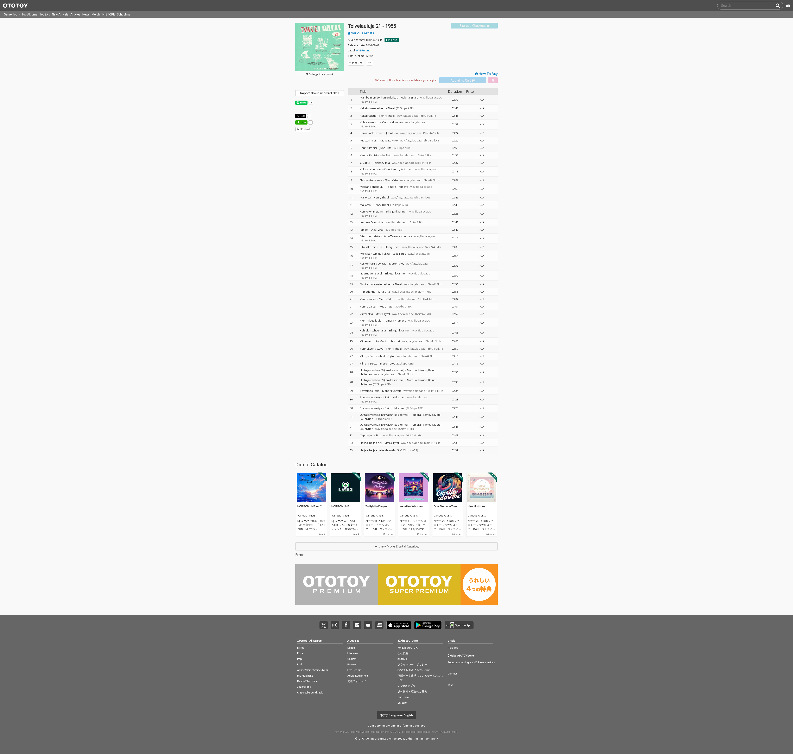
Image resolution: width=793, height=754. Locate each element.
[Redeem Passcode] (787, 5)
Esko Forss (399, 253)
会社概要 (403, 653)
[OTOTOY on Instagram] (335, 625)
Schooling (123, 14)
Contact (452, 673)
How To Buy (488, 73)
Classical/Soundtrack (310, 692)
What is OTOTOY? (408, 647)
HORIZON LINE (340, 506)
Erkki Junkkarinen (396, 211)
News (86, 14)
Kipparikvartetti (391, 391)
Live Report (354, 670)
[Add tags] (369, 63)
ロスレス (357, 63)
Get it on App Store (398, 625)
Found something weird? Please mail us (471, 662)
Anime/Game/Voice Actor (312, 670)
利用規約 (403, 658)
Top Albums (29, 14)
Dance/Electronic (307, 681)
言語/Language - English (397, 715)
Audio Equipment (357, 675)
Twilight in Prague (376, 506)
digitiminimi (416, 738)
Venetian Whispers (412, 506)
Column (351, 658)
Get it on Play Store (428, 625)
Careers (402, 702)
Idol (299, 664)
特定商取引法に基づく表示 (414, 670)
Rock (300, 653)
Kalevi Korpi (391, 169)
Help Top (453, 647)
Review (351, 664)
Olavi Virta (391, 180)
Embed (305, 129)
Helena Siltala (409, 97)
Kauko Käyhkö (389, 140)
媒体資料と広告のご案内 (412, 691)
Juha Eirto (392, 133)
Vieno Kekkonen (392, 122)
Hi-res (300, 647)
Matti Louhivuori (390, 341)
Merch (96, 14)
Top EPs (44, 14)
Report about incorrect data (319, 93)
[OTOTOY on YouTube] (368, 625)
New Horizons (476, 506)
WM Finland (363, 50)
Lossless (391, 40)
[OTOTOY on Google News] (379, 625)
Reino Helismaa (395, 397)
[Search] (779, 5)
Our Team (403, 697)
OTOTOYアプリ (406, 685)
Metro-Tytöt (396, 263)
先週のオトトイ (356, 681)
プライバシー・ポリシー (412, 664)
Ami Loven (406, 169)
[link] (474, 25)
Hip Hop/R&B (305, 675)
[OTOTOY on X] (323, 625)
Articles (75, 14)
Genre (303, 640)
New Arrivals (60, 14)
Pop (299, 658)
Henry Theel (387, 108)
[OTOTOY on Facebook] (346, 625)
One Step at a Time (445, 506)
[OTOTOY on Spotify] (357, 625)
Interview (352, 653)
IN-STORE (108, 14)
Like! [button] (303, 122)
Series (351, 647)
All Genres (315, 640)
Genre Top (10, 14)
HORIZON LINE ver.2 (309, 506)
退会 (450, 684)
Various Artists (362, 33)
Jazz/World (304, 686)
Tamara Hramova (397, 187)
